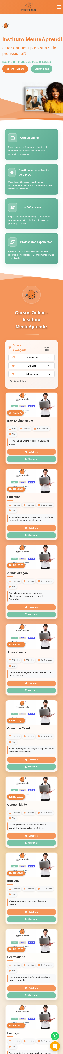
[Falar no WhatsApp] (55, 1036)
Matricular (33, 459)
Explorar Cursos (15, 69)
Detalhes (33, 452)
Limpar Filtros (46, 348)
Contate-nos (41, 69)
